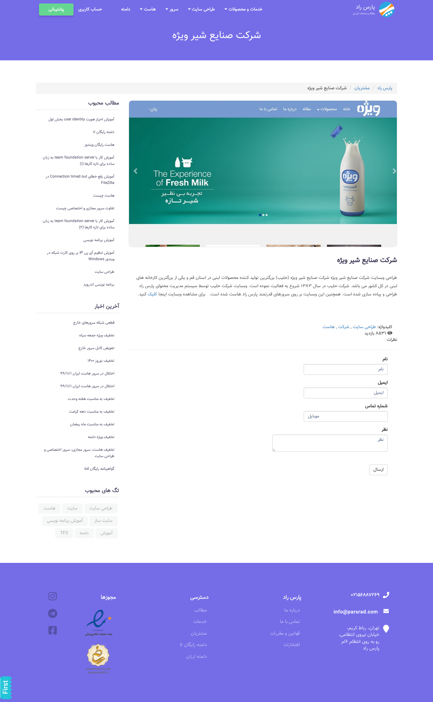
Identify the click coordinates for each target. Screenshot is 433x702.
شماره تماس (376, 406)
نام (385, 359)
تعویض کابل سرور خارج (96, 348)
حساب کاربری (90, 9)
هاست (149, 9)
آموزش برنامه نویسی (98, 240)
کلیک (151, 294)
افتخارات (291, 645)
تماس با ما (290, 621)
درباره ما (292, 610)
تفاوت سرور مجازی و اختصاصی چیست (85, 208)
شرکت (343, 327)
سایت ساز (103, 520)
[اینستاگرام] (52, 596)
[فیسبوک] (52, 630)
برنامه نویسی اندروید (98, 284)
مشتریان (362, 88)
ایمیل (383, 383)
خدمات (200, 621)
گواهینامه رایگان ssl (99, 469)
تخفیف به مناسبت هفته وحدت (91, 399)
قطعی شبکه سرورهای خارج (93, 323)
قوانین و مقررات (285, 633)
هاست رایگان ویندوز (99, 145)
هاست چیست (103, 196)
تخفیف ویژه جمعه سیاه (96, 335)
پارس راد (384, 88)
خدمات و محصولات (244, 9)
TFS (64, 533)
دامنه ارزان (196, 656)
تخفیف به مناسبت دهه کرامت (91, 412)
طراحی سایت (203, 9)
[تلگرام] (52, 614)
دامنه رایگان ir (103, 132)
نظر (385, 430)
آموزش (106, 533)
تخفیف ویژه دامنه (101, 437)
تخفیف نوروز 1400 (100, 361)
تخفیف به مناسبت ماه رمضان (92, 424)
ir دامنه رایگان (193, 645)
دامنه (125, 9)
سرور (173, 9)
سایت (72, 508)
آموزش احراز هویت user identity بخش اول (81, 119)
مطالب (200, 610)
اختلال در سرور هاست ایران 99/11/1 (87, 373)
